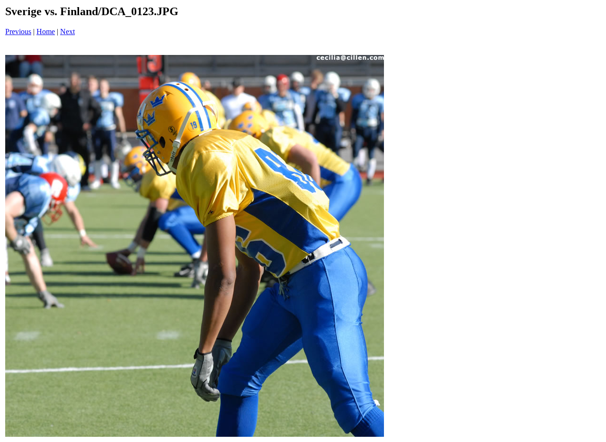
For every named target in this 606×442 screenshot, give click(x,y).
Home (45, 31)
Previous (18, 31)
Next (67, 31)
